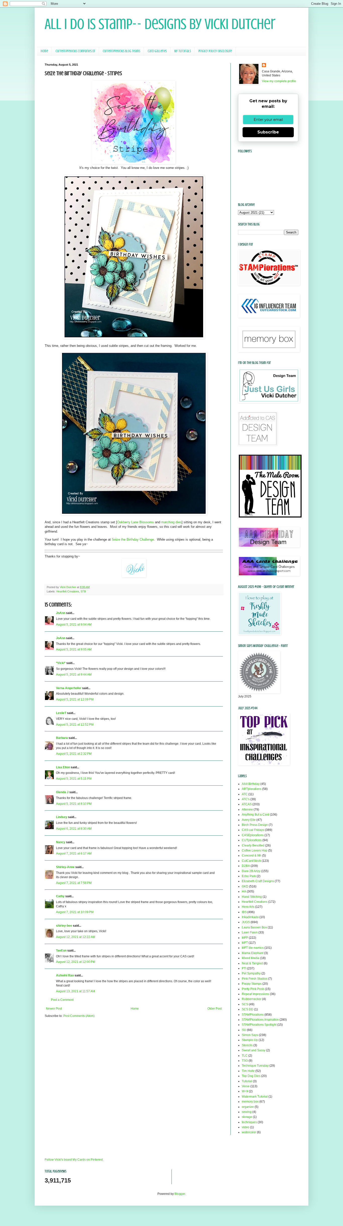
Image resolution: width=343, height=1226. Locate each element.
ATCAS (247, 804)
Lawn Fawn (250, 932)
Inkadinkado (250, 917)
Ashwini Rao (65, 975)
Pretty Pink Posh (253, 989)
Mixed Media (250, 958)
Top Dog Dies (251, 1076)
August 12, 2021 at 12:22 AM (75, 937)
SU (244, 1030)
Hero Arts (248, 907)
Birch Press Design (255, 825)
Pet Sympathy (251, 973)
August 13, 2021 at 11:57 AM (75, 991)
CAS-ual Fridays (253, 830)
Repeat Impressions (255, 994)
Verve (246, 1086)
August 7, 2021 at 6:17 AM (74, 853)
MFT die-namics (253, 948)
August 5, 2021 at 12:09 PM (74, 699)
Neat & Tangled (252, 963)
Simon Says (250, 1035)
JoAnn (60, 613)
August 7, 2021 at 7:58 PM (74, 883)
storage (247, 1117)
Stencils (247, 1045)
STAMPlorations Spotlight (259, 1024)
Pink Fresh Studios (254, 978)
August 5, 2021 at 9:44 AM (74, 674)
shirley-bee (64, 925)
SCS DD (247, 1009)
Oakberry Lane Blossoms (135, 522)
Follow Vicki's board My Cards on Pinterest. (74, 1159)
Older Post (214, 1008)
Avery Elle (249, 820)
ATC (245, 794)
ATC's (246, 799)
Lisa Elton (63, 767)
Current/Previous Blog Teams (121, 51)
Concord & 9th (251, 855)
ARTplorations (251, 789)
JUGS (246, 922)
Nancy (60, 842)
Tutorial (247, 1081)
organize (248, 1107)
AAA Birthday (251, 784)
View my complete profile (279, 81)
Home (44, 51)
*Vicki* (61, 663)
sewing (247, 1112)
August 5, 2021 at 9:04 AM (74, 624)
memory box (250, 1101)
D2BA (246, 866)
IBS (244, 912)
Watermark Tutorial (255, 1096)
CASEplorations (253, 835)
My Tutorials (182, 51)
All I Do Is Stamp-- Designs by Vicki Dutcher (160, 24)
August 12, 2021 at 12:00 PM (75, 962)
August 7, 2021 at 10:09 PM (74, 912)
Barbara (62, 738)
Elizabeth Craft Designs (258, 881)
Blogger (180, 1194)
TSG (245, 1060)
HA (244, 891)
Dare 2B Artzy (251, 871)
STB (83, 591)
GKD (245, 886)
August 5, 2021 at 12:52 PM (74, 724)
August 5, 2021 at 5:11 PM (73, 778)
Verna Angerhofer (68, 688)
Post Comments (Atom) (79, 1016)
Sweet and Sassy (253, 1050)
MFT (245, 943)
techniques (249, 1122)
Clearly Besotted (253, 845)
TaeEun (61, 950)
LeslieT (61, 713)
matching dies (171, 522)
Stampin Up (250, 1040)
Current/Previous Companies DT (75, 51)
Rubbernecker (251, 999)
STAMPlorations (253, 1014)
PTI (244, 968)
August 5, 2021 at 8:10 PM (74, 804)
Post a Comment (62, 1000)
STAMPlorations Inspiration (260, 1019)
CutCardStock (251, 861)
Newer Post (54, 1008)
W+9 (245, 1091)
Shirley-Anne (65, 867)
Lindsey (61, 817)
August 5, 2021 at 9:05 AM (74, 649)
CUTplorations (252, 840)
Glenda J (62, 792)
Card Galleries (157, 51)
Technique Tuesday (255, 1065)
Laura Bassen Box (254, 927)
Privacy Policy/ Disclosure (215, 51)
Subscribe (268, 132)
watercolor (249, 1132)
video (245, 1127)
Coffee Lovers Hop (254, 850)
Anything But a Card (255, 814)
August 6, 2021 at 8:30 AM (74, 828)
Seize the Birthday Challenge (133, 539)
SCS (245, 1004)
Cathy (60, 896)
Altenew (247, 809)
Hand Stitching (252, 897)
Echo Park (249, 876)
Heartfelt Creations (67, 591)
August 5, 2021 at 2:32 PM (74, 754)
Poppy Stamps (252, 983)
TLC (245, 1055)
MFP (245, 937)
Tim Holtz (248, 1071)
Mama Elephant (252, 953)
